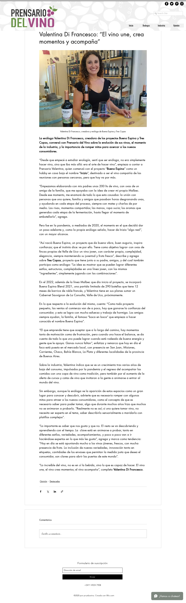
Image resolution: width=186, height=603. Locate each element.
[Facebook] (166, 4)
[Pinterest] (177, 4)
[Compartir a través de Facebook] (40, 491)
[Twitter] (172, 4)
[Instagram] (182, 4)
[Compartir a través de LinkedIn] (54, 491)
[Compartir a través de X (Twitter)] (47, 491)
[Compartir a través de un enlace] (62, 491)
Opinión (43, 481)
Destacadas (55, 481)
